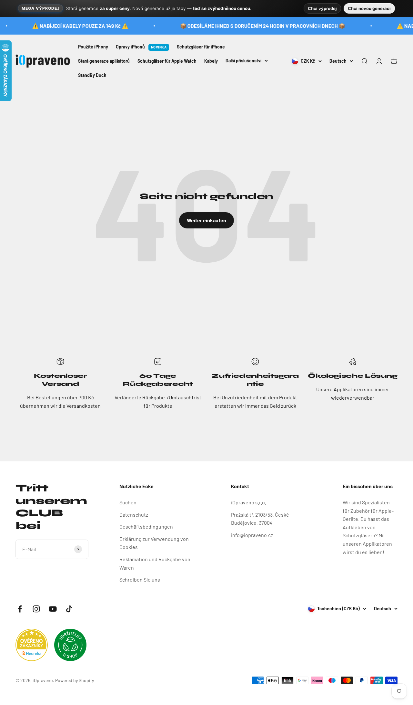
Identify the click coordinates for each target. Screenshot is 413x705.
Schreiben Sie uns (139, 579)
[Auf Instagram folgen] (36, 609)
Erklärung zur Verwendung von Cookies (154, 543)
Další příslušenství (243, 60)
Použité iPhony (93, 46)
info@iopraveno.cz (252, 535)
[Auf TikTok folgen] (69, 609)
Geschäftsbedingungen (146, 526)
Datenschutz (133, 514)
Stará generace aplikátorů (104, 60)
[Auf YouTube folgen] (52, 609)
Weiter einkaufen (206, 220)
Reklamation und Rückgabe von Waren (154, 563)
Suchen (127, 502)
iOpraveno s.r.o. (248, 502)
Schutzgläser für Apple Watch (166, 60)
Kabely (211, 60)
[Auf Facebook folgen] (19, 609)
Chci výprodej (322, 8)
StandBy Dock (92, 75)
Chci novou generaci (369, 8)
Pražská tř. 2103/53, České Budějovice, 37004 (260, 518)
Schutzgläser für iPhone (201, 46)
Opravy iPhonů (141, 46)
